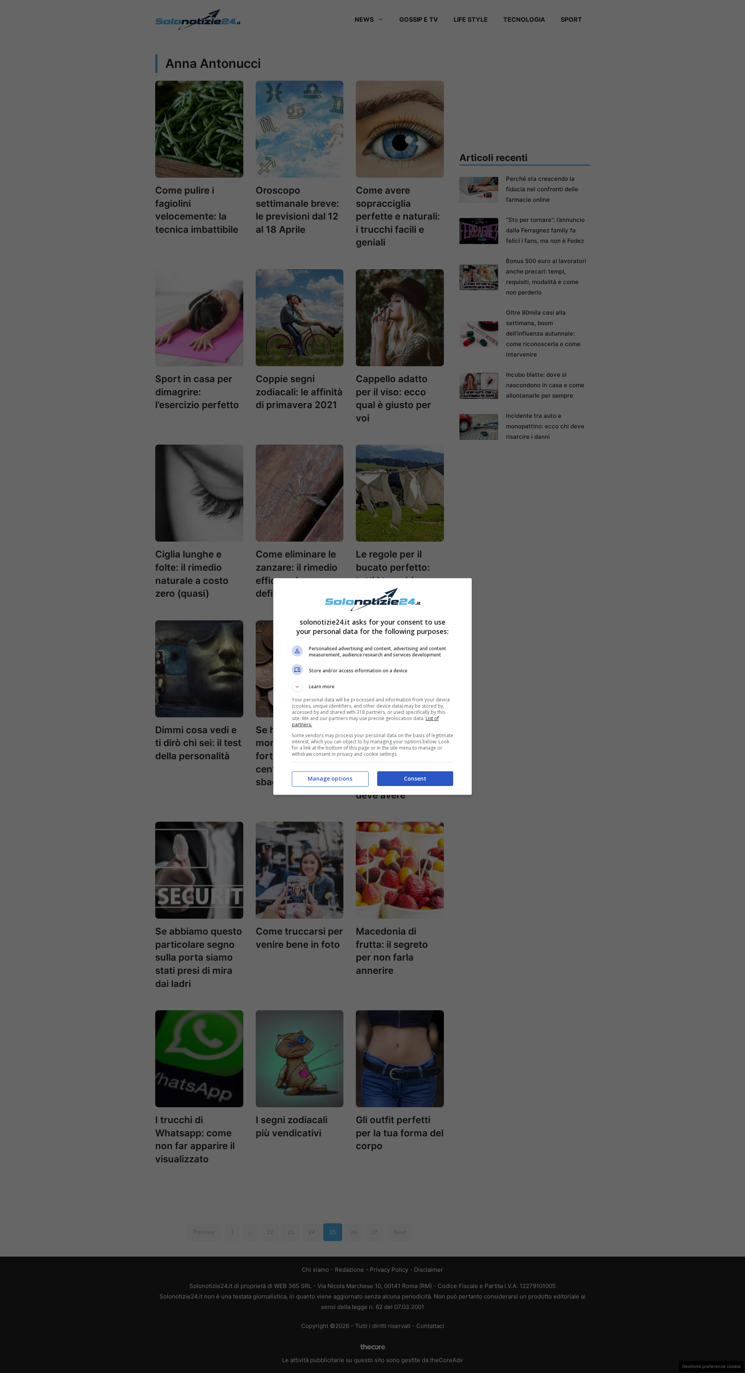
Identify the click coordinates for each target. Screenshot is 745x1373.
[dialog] (372, 686)
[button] (372, 686)
